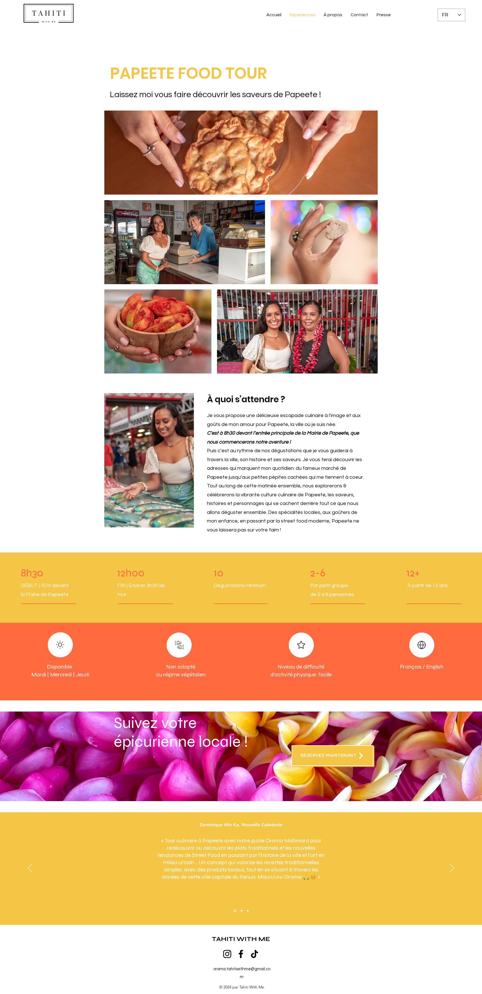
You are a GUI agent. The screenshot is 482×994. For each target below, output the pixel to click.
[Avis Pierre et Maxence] (241, 910)
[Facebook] (240, 954)
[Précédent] (30, 868)
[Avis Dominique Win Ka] (234, 911)
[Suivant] (452, 868)
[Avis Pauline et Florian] (248, 911)
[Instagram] (227, 954)
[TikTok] (254, 954)
